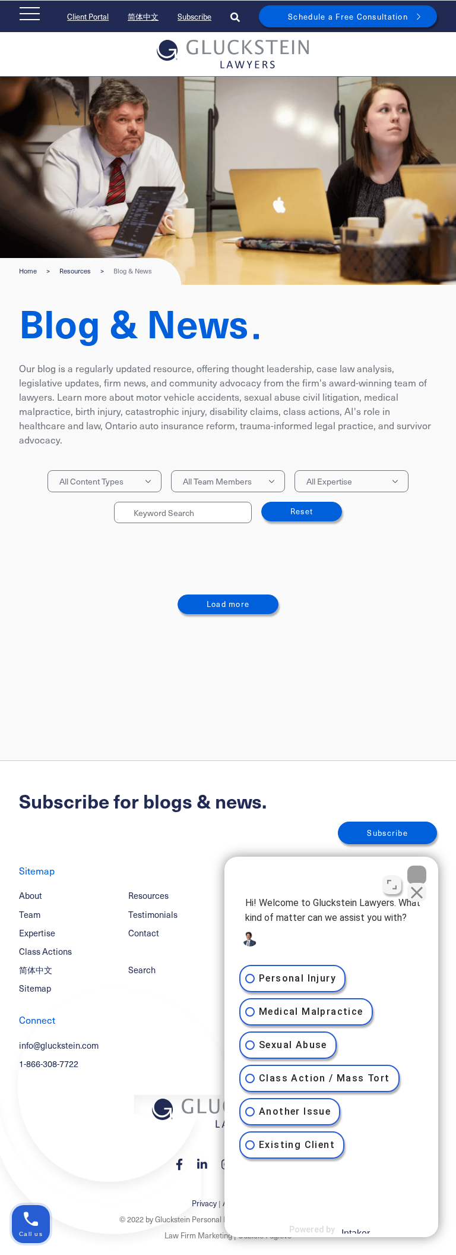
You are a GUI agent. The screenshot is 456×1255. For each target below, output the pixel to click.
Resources (75, 271)
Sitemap (35, 988)
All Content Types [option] (91, 481)
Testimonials (153, 914)
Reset (301, 511)
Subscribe (194, 16)
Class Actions (45, 951)
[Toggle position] (391, 884)
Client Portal (88, 16)
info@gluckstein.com (59, 1045)
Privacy (204, 1203)
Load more (228, 603)
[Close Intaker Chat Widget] (416, 875)
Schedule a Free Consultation (348, 16)
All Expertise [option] (329, 481)
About (30, 895)
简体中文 (143, 16)
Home (28, 271)
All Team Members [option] (217, 481)
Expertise (37, 932)
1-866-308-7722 (48, 1063)
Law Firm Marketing (198, 1235)
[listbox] (105, 481)
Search (142, 969)
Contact (143, 932)
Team (29, 914)
